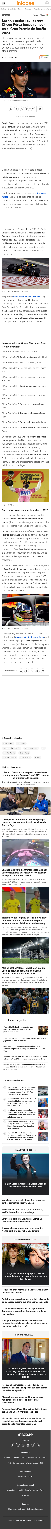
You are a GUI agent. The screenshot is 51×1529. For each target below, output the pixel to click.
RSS (41, 1463)
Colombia (15, 1457)
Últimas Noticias (32, 1463)
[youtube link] (28, 1445)
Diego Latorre (43, 9)
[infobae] (25, 3)
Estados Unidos (34, 1457)
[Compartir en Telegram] (32, 109)
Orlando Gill (9, 9)
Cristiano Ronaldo (21, 9)
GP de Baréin (25, 758)
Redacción (22, 1476)
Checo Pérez (8, 743)
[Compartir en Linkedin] (27, 109)
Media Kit (25, 1496)
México (44, 1457)
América (7, 1457)
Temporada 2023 (31, 748)
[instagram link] (23, 1445)
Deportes (6, 15)
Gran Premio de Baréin (11, 748)
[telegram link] (33, 1445)
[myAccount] (47, 3)
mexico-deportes (9, 758)
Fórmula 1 (21, 743)
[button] (3, 3)
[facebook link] (12, 1445)
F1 (43, 748)
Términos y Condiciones (16, 1509)
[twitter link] (18, 1445)
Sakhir (37, 758)
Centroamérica (18, 1463)
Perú (9, 1463)
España (23, 1457)
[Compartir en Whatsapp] (11, 109)
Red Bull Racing (9, 753)
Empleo (30, 1476)
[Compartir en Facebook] (16, 109)
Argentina (11, 1490)
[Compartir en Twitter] (22, 109)
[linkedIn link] (38, 1445)
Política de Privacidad (35, 1509)
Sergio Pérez (24, 753)
